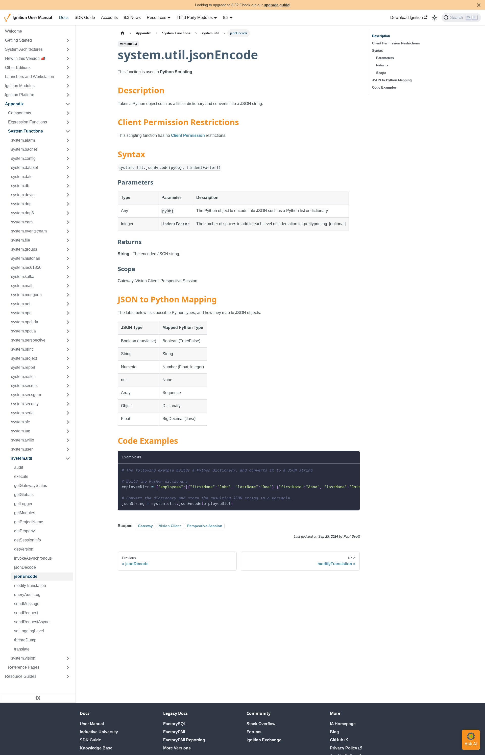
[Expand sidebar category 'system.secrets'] (67, 386)
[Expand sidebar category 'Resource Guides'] (67, 676)
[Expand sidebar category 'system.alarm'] (67, 140)
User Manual (92, 724)
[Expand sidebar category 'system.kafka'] (67, 277)
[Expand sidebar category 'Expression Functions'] (67, 122)
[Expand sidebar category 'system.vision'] (67, 658)
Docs (63, 17)
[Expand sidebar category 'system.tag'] (67, 431)
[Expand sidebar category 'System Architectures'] (67, 49)
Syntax (377, 51)
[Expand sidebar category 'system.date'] (67, 177)
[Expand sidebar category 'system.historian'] (67, 258)
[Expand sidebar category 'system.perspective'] (67, 340)
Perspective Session (204, 526)
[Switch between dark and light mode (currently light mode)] (434, 18)
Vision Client (170, 526)
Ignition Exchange (264, 740)
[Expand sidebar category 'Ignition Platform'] (67, 95)
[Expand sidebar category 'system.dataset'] (67, 168)
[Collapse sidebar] (38, 698)
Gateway (145, 526)
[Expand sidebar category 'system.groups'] (67, 249)
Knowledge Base (96, 748)
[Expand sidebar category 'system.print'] (67, 349)
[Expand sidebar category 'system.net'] (67, 304)
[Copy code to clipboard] (353, 469)
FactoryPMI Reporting (184, 740)
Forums (254, 732)
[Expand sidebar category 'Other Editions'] (67, 68)
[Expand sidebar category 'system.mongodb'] (67, 295)
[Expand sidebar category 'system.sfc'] (67, 422)
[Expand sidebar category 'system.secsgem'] (67, 395)
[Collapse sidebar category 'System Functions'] (67, 131)
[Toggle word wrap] (344, 469)
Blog (334, 732)
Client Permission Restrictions (396, 43)
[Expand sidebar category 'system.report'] (67, 367)
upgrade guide (276, 5)
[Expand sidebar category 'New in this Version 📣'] (67, 59)
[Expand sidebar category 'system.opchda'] (67, 322)
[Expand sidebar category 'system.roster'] (67, 377)
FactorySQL (174, 724)
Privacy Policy (343, 748)
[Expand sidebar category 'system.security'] (67, 404)
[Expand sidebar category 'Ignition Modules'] (67, 86)
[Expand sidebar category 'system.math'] (67, 286)
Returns (382, 65)
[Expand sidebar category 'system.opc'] (67, 313)
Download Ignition (406, 17)
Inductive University (99, 732)
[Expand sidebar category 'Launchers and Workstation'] (67, 77)
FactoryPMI (174, 732)
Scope (381, 73)
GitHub (336, 740)
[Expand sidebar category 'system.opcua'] (67, 331)
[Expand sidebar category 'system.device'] (67, 195)
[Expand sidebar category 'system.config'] (67, 158)
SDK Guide (85, 17)
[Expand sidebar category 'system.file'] (67, 240)
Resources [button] (156, 17)
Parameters (385, 58)
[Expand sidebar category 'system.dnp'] (67, 204)
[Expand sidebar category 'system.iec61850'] (67, 268)
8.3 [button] (226, 17)
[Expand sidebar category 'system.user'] (67, 449)
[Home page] (122, 33)
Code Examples (384, 87)
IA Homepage (343, 724)
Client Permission (188, 135)
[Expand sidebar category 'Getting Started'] (67, 40)
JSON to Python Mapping (392, 80)
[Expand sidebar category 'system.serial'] (67, 413)
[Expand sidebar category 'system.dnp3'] (67, 213)
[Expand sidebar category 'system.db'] (67, 186)
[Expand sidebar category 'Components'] (67, 113)
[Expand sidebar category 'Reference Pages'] (67, 667)
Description (381, 36)
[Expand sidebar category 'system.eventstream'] (67, 231)
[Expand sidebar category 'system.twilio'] (67, 440)
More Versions (177, 748)
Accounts (109, 17)
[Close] (478, 5)
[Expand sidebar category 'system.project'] (67, 358)
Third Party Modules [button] (195, 17)
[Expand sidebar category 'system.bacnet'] (67, 149)
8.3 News (132, 17)
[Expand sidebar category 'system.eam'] (67, 222)
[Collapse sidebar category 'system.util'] (67, 458)
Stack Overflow (261, 724)
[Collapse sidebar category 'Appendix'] (67, 104)
